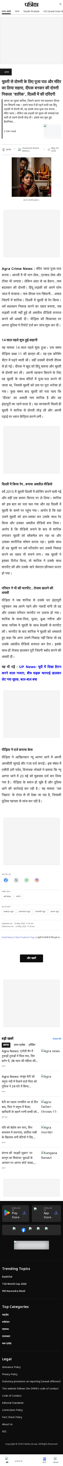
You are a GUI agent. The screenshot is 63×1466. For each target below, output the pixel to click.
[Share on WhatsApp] (26, 880)
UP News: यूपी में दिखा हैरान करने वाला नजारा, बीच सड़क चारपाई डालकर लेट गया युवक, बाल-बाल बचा (31, 673)
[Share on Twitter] (16, 880)
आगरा (7, 72)
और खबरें (31, 958)
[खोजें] (60, 4)
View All (57, 1039)
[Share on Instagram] (37, 880)
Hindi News (7, 937)
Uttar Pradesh (22, 937)
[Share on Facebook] (6, 880)
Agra (33, 937)
